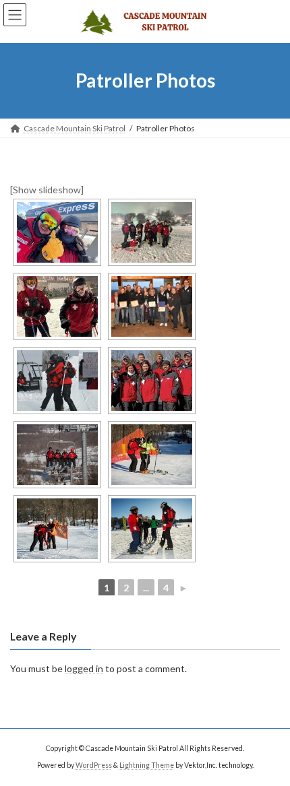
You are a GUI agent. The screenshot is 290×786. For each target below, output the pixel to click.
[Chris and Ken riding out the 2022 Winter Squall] (57, 306)
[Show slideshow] (47, 189)
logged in (84, 668)
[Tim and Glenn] (57, 232)
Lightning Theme (146, 765)
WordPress (94, 765)
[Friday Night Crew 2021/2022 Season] (151, 232)
